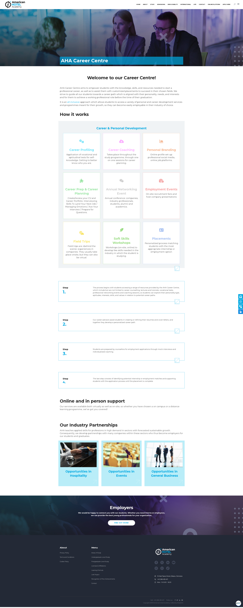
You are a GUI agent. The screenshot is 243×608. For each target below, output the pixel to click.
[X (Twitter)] (162, 562)
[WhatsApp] (162, 568)
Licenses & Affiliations (98, 566)
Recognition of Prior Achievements (103, 579)
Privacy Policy (64, 553)
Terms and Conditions (67, 557)
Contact (94, 583)
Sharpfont (180, 603)
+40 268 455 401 (159, 600)
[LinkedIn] (168, 562)
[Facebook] (156, 562)
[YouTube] (173, 562)
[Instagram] (156, 568)
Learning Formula (97, 570)
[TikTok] (168, 568)
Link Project (95, 574)
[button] (238, 603)
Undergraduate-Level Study (100, 557)
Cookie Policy (64, 561)
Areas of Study (96, 553)
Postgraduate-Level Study (100, 561)
